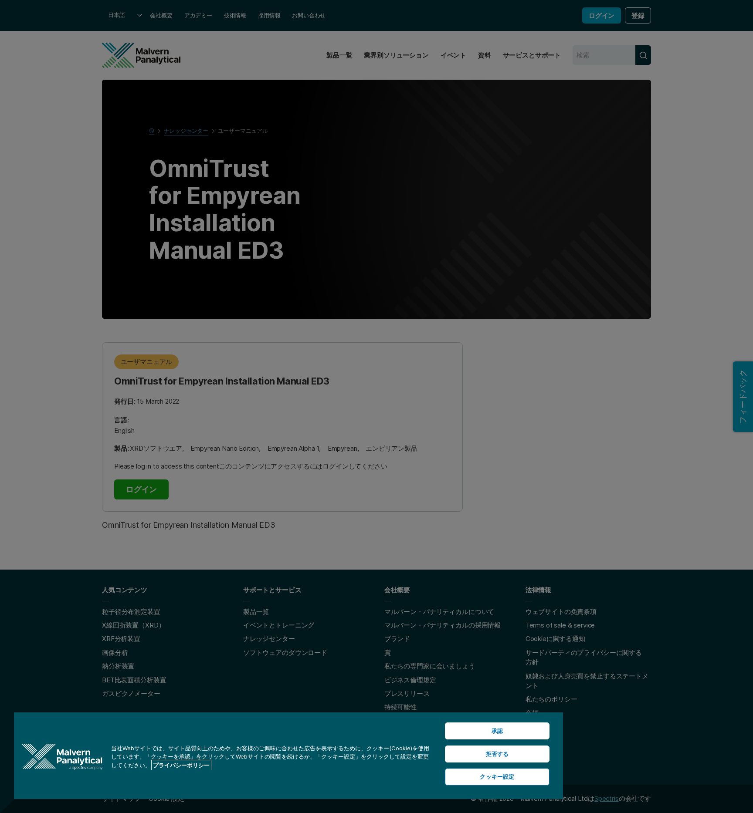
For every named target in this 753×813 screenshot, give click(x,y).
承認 (497, 730)
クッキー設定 (497, 776)
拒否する (497, 753)
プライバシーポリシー (181, 765)
